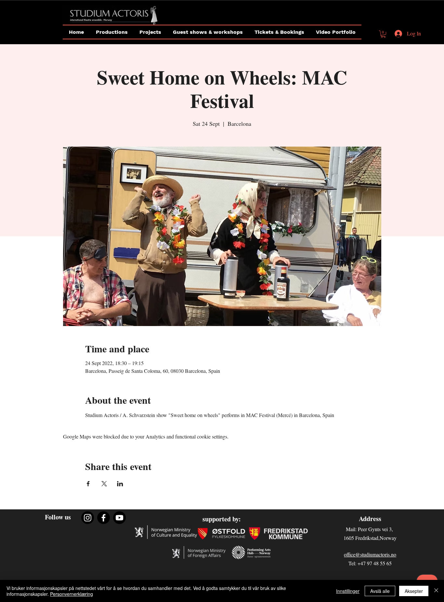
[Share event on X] (104, 483)
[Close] (436, 591)
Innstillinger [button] (347, 591)
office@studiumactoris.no (370, 554)
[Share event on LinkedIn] (120, 483)
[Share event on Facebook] (88, 483)
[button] (383, 34)
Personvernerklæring (71, 594)
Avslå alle (380, 591)
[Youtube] (119, 517)
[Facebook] (103, 517)
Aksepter (414, 591)
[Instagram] (87, 517)
